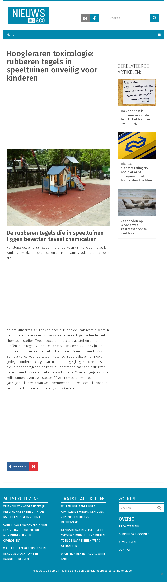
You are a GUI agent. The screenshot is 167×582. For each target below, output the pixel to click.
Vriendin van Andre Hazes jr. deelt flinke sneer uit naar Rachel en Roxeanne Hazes (24, 512)
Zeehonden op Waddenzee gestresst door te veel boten (134, 227)
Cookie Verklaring (100, 576)
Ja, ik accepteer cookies (71, 576)
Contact (124, 549)
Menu (10, 34)
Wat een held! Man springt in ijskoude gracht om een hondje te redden (24, 554)
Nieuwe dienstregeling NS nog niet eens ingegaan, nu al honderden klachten (136, 172)
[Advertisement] (58, 114)
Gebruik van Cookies (134, 534)
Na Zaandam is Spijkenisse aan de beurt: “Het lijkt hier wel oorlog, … (136, 117)
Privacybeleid (129, 526)
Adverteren (127, 542)
